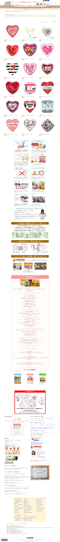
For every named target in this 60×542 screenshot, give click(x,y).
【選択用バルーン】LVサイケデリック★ (27, 58)
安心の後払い (16, 503)
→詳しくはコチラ (25, 488)
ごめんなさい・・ (42, 443)
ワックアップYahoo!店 (33, 444)
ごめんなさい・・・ (17, 512)
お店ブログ (38, 455)
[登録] (49, 462)
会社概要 (45, 7)
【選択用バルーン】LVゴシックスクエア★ (45, 115)
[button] (51, 3)
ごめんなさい (32, 7)
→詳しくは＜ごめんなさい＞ (17, 440)
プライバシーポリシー (39, 501)
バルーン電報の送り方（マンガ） (19, 501)
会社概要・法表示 (39, 500)
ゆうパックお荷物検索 (39, 428)
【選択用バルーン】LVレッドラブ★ (9, 58)
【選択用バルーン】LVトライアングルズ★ (45, 77)
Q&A (42, 7)
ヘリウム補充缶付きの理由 (18, 500)
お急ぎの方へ (16, 506)
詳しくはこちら (17, 424)
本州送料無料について (27, 501)
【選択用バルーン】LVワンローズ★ (9, 96)
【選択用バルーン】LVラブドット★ (44, 58)
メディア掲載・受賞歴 (36, 443)
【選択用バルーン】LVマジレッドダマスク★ (28, 115)
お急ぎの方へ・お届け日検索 (26, 7)
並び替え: (41, 21)
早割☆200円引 (11, 7)
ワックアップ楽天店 (39, 444)
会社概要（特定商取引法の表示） (35, 442)
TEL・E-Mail (32, 437)
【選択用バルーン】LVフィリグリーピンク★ (10, 115)
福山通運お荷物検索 (45, 428)
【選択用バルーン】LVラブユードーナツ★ (28, 96)
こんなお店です (41, 442)
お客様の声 (40, 7)
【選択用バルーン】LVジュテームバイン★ (45, 96)
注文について (25, 500)
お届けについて (26, 503)
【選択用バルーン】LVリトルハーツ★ (27, 77)
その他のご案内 (49, 7)
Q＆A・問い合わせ (17, 509)
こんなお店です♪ (39, 503)
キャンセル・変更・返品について (28, 509)
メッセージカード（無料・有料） (28, 506)
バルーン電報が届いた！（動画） (19, 518)
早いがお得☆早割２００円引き (28, 512)
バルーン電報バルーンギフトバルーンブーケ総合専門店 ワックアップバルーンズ (14, 11)
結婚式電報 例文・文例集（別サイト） (29, 518)
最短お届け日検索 (9, 462)
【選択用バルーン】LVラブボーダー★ (9, 77)
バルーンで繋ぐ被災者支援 (41, 456)
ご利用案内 (36, 7)
